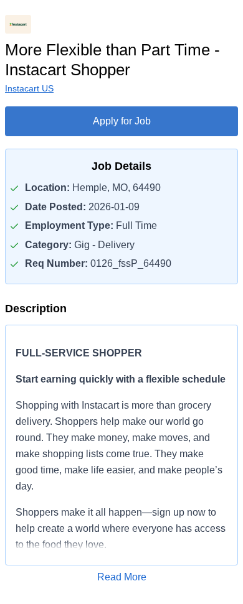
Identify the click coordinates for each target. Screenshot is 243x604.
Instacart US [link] (29, 88)
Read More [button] (121, 577)
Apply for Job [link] (122, 121)
